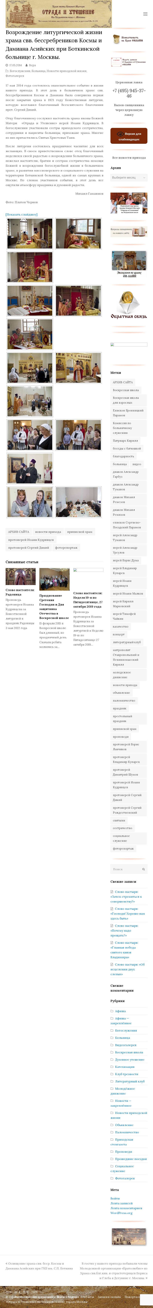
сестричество (122, 828)
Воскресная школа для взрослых (126, 400)
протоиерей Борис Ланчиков (126, 747)
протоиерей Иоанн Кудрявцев (31, 540)
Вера (32, 65)
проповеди (121, 736)
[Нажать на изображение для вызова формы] (128, 318)
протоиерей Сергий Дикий (28, 547)
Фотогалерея (15, 76)
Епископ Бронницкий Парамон (128, 413)
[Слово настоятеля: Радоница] (21, 576)
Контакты (87, 1297)
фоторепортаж (66, 547)
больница (120, 464)
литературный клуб (127, 642)
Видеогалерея (125, 1045)
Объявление (124, 1125)
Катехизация (125, 1067)
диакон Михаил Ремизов (124, 512)
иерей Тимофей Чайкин (124, 616)
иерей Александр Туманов (125, 537)
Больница (38, 71)
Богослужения (20, 71)
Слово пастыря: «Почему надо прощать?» (124, 930)
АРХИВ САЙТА (18, 532)
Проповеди (123, 1151)
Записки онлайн (109, 1297)
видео (136, 464)
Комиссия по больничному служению (122, 428)
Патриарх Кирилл (125, 440)
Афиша (120, 1011)
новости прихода (48, 532)
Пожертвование (136, 1297)
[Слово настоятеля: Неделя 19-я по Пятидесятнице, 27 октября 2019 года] (88, 578)
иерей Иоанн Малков (128, 593)
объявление (121, 692)
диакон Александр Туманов (126, 487)
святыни (119, 820)
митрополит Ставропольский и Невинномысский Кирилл (126, 657)
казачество (120, 626)
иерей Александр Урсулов (125, 550)
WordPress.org (121, 1213)
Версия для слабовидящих (130, 136)
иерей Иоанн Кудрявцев (122, 583)
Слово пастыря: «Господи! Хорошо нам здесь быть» (127, 913)
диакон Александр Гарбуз (126, 474)
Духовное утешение (129, 1059)
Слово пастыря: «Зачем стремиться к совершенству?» (126, 896)
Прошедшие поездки (131, 1159)
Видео (72, 1297)
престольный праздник (122, 718)
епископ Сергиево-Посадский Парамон (127, 525)
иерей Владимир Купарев (125, 570)
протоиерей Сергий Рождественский (127, 810)
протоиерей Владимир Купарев (126, 759)
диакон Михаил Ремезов (124, 499)
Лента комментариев (126, 1208)
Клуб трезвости (126, 1074)
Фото (60, 1297)
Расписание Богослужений (34, 1297)
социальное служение (121, 838)
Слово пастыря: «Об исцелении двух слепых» (127, 969)
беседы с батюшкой (127, 448)
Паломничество (127, 1132)
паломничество (124, 700)
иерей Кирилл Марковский (123, 604)
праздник (119, 708)
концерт (119, 634)
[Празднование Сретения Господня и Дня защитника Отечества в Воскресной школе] (54, 579)
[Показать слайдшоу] (22, 214)
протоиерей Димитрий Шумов (125, 772)
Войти (115, 1198)
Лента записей (121, 1203)
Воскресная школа (126, 390)
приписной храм (79, 532)
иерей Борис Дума (126, 560)
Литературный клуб (130, 1081)
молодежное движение (122, 675)
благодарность (123, 456)
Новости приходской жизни (66, 71)
